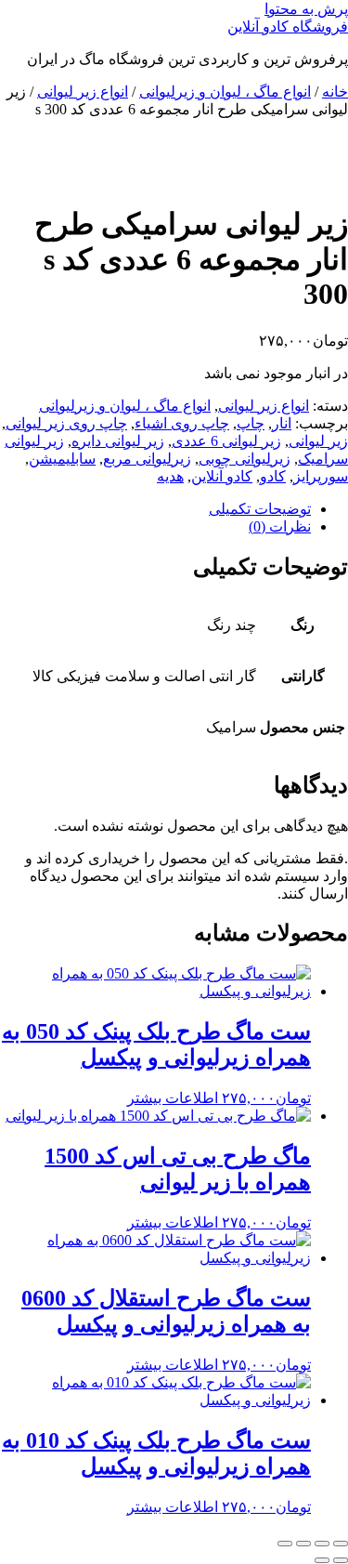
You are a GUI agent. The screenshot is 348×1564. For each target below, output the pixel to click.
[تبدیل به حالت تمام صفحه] (322, 1543)
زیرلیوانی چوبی (244, 459)
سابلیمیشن (62, 459)
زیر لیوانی (318, 441)
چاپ (250, 423)
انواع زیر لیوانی (82, 91)
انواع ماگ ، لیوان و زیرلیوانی (225, 91)
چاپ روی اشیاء (182, 423)
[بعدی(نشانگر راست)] (322, 1560)
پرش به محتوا (306, 9)
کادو (273, 476)
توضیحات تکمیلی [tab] (260, 509)
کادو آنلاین (221, 476)
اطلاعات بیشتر (172, 1098)
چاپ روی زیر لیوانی (66, 423)
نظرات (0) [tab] (280, 526)
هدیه (170, 476)
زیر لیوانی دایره (117, 441)
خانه (335, 91)
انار (281, 423)
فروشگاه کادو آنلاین (287, 26)
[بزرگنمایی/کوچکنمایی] (340, 1543)
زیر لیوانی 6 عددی (226, 441)
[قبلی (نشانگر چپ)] (340, 1560)
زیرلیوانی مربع (147, 459)
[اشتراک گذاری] (303, 1543)
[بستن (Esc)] (284, 1543)
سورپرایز (320, 476)
